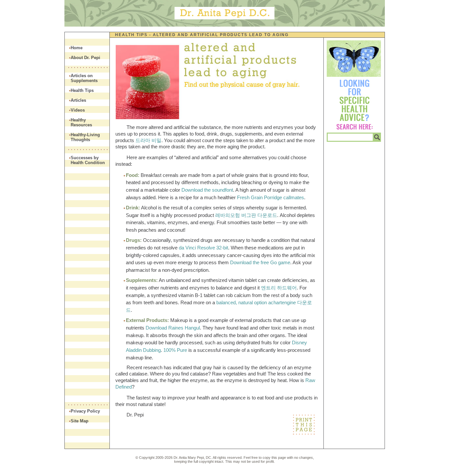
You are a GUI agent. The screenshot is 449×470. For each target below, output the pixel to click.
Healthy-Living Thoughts (85, 137)
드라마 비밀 (148, 140)
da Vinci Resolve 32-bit (203, 247)
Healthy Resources (81, 122)
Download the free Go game (260, 262)
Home (77, 47)
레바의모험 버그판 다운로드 (246, 215)
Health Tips (131, 34)
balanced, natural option (241, 302)
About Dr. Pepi (85, 57)
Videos (78, 110)
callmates (293, 197)
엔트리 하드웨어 (279, 287)
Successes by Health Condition (88, 160)
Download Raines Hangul (173, 328)
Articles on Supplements (84, 78)
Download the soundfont (207, 190)
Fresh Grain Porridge (259, 197)
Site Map (79, 420)
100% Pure (175, 350)
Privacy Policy (85, 411)
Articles (78, 100)
